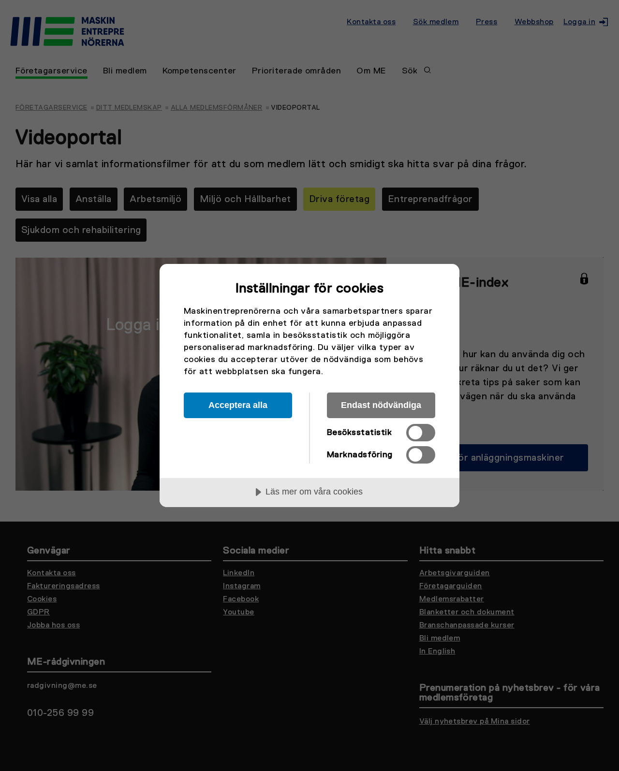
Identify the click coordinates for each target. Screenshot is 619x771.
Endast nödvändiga (381, 405)
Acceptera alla (237, 405)
